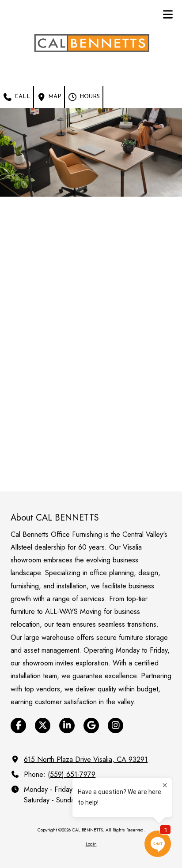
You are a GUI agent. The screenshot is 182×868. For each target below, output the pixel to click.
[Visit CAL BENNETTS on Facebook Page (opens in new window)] (18, 725)
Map (53, 97)
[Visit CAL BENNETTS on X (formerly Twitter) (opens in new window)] (42, 725)
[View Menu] (168, 14)
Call (21, 97)
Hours (89, 97)
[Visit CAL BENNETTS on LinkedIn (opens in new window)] (67, 725)
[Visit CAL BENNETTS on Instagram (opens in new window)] (115, 725)
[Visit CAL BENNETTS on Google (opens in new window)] (91, 725)
